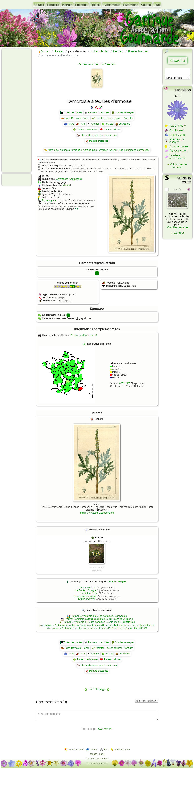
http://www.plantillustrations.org (97, 513)
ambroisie (65, 150)
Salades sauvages (124, 112)
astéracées (130, 150)
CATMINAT (124, 383)
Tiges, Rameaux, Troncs (76, 118)
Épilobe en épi (178, 150)
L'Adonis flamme (86, 599)
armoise (76, 150)
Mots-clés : (54, 150)
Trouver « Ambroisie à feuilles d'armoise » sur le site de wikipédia (99, 619)
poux (94, 150)
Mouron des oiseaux (176, 140)
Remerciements (76, 749)
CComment (105, 728)
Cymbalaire (176, 130)
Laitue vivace (177, 134)
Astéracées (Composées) (69, 179)
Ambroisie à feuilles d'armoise (97, 64)
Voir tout (179, 232)
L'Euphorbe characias (85, 596)
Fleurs (70, 124)
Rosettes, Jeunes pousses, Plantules (114, 118)
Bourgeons (124, 124)
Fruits (82, 124)
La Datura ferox (89, 593)
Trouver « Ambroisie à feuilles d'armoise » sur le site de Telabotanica (99, 622)
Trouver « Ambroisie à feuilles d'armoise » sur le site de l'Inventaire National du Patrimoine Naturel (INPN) (99, 625)
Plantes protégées (98, 141)
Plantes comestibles (98, 112)
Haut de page (97, 689)
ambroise (86, 150)
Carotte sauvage (177, 227)
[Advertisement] (18, 110)
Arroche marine (178, 146)
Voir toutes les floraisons (179, 166)
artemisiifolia (116, 150)
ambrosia (103, 150)
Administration (122, 749)
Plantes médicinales (87, 129)
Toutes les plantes (72, 112)
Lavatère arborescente (177, 157)
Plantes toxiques (112, 129)
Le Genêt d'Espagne (85, 590)
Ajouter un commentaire (146, 700)
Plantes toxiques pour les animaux (99, 135)
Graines (95, 124)
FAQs (106, 749)
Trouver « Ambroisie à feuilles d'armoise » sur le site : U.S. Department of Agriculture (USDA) (99, 628)
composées (143, 150)
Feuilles (109, 124)
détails (66, 185)
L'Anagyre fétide (86, 587)
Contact (94, 749)
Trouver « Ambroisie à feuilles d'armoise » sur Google (99, 616)
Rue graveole (177, 125)
